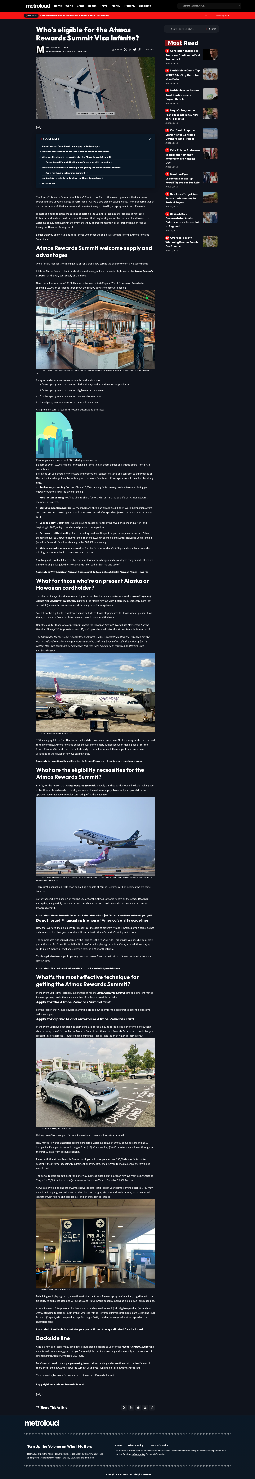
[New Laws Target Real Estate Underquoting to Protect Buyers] (210, 197)
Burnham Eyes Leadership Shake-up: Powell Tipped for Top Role (182, 178)
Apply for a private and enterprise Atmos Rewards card (74, 178)
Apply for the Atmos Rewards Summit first (67, 173)
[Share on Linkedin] (130, 49)
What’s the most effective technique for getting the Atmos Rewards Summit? (81, 167)
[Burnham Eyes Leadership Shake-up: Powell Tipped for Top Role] (210, 177)
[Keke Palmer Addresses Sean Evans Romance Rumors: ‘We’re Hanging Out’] (210, 153)
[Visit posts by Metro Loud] (40, 49)
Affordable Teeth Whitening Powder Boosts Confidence (181, 242)
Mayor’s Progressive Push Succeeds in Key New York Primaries (181, 114)
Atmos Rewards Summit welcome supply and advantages (71, 146)
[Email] (145, 1408)
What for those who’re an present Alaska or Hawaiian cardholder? (76, 151)
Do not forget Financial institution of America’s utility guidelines (79, 162)
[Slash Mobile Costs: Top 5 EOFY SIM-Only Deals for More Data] (210, 74)
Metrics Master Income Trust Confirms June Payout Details (182, 95)
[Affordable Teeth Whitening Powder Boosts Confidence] (210, 241)
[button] (206, 16)
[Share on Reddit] (135, 49)
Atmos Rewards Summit (80, 785)
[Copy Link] (139, 49)
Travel (66, 48)
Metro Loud (53, 48)
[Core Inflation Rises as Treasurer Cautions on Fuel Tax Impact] (210, 54)
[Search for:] (187, 29)
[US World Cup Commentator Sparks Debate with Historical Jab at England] (210, 217)
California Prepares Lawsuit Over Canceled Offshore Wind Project (180, 134)
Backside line (48, 183)
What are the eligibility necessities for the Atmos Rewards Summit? (76, 157)
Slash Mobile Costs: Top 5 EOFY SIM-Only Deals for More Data (75, 15)
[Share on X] (125, 49)
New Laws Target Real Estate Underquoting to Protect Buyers (181, 198)
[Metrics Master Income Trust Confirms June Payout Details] (210, 93)
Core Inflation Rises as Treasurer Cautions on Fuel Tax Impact (182, 55)
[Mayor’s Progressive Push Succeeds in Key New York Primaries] (210, 113)
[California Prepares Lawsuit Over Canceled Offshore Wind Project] (210, 133)
